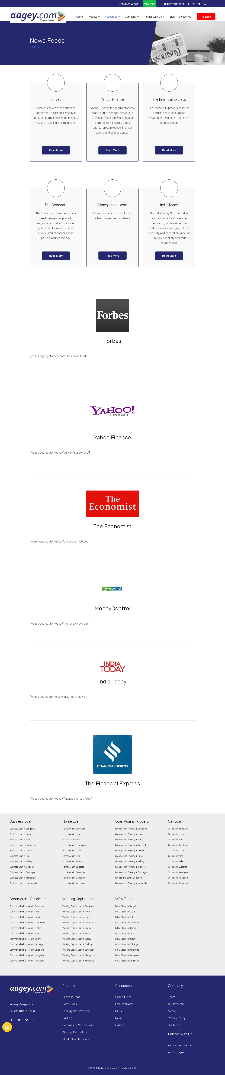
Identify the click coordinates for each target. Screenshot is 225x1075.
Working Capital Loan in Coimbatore (78, 922)
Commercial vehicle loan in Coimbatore (27, 922)
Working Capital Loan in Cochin (76, 928)
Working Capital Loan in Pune (75, 933)
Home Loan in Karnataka (73, 883)
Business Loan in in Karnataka (23, 883)
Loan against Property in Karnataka (131, 883)
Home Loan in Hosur (71, 834)
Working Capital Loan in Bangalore (78, 906)
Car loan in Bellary (176, 861)
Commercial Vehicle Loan (78, 1025)
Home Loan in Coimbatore (74, 845)
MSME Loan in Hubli (124, 917)
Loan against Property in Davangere (131, 872)
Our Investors (176, 1004)
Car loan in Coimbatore (178, 845)
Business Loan (71, 997)
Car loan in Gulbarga (177, 867)
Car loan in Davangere (178, 872)
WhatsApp (149, 4)
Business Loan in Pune (20, 856)
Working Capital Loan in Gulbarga (78, 944)
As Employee (176, 1052)
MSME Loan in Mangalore (127, 955)
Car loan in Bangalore (178, 829)
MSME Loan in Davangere (127, 950)
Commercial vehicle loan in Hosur (25, 912)
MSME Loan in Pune (124, 933)
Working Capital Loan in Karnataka (78, 961)
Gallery (119, 1025)
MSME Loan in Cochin (125, 928)
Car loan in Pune (175, 856)
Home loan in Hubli (71, 839)
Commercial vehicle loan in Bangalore (27, 906)
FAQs (118, 1011)
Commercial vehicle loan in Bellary (25, 939)
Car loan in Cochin (176, 850)
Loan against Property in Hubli (129, 839)
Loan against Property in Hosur (129, 834)
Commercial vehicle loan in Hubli (25, 917)
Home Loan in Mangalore (73, 878)
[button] (7, 1027)
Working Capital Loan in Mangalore (78, 955)
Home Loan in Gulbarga (73, 867)
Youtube (206, 16)
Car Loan (67, 1018)
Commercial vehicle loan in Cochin (25, 928)
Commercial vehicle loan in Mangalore (27, 955)
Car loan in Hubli (176, 839)
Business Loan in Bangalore (22, 829)
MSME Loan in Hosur (125, 912)
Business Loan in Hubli (20, 839)
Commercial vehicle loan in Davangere (27, 950)
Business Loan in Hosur (20, 834)
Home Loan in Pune (71, 856)
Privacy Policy (176, 1018)
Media (172, 1011)
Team (171, 997)
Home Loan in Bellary (72, 861)
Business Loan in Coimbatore (23, 845)
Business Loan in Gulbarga (22, 867)
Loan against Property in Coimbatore (132, 845)
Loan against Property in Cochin (129, 850)
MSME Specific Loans (75, 1039)
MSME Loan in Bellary (125, 939)
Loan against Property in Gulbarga (131, 867)
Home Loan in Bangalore (73, 829)
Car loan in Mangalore (178, 878)
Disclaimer (174, 1025)
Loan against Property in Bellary (129, 861)
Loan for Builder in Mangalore (128, 878)
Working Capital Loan (75, 1032)
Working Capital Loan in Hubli (76, 917)
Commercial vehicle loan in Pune (24, 933)
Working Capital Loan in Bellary (76, 939)
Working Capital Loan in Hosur (76, 912)
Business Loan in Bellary (21, 861)
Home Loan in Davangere (73, 872)
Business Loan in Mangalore (23, 878)
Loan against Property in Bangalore (131, 829)
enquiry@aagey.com (174, 4)
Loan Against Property (76, 1011)
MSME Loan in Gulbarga (126, 944)
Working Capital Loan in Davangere (78, 950)
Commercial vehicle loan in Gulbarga (26, 944)
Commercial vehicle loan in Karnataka (27, 961)
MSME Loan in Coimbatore (127, 922)
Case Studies (123, 997)
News (118, 1018)
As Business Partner (180, 1045)
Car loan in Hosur (176, 834)
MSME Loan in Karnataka (127, 961)
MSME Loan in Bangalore (127, 906)
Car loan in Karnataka (178, 883)
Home (35, 46)
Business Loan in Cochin (21, 850)
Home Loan (69, 1004)
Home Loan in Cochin (72, 850)
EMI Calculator (124, 1004)
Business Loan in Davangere (22, 872)
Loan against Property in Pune (129, 856)
